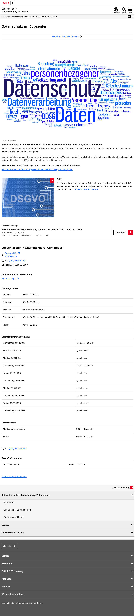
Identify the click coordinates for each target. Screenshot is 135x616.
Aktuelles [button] (6, 579)
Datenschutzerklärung (14, 517)
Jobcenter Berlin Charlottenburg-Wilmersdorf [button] (25, 495)
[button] (130, 16)
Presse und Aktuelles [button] (13, 532)
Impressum (9, 502)
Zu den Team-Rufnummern (14, 476)
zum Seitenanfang (120, 487)
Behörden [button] (7, 563)
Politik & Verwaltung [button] (12, 571)
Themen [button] (6, 586)
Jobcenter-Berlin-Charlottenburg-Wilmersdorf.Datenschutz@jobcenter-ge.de (37, 169)
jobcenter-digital (9, 279)
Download (120, 232)
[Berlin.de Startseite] (8, 3)
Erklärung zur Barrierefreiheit (17, 510)
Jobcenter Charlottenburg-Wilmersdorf (18, 17)
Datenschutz (52, 17)
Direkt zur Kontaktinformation (66, 36)
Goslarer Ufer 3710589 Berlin (12, 255)
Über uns (40, 17)
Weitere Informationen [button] (13, 594)
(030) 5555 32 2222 (18, 261)
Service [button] (5, 525)
